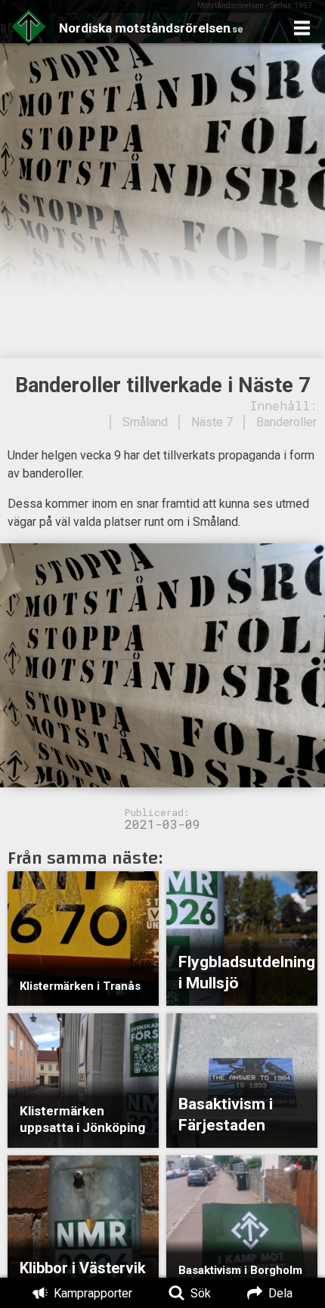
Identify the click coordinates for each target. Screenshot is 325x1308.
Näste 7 (212, 422)
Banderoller (286, 422)
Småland (145, 422)
